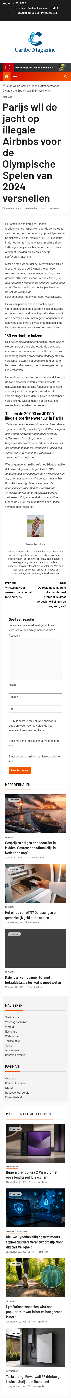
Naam (13, 684)
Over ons (20, 8)
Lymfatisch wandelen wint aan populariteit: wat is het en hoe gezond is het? (34, 1311)
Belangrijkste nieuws (16, 1231)
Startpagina (12, 1017)
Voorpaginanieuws (16, 1022)
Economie (7, 97)
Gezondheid (11, 1301)
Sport (8, 1045)
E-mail (13, 696)
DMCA (54, 8)
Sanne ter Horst (14, 208)
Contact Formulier (37, 8)
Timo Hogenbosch (35, 857)
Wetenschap (12, 1036)
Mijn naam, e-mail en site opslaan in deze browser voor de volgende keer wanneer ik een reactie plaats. (32, 725)
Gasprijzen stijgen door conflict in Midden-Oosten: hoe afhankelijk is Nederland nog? (30, 847)
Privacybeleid (49, 13)
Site (11, 709)
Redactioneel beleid (27, 13)
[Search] (65, 76)
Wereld (9, 1027)
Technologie (12, 1041)
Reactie (14, 635)
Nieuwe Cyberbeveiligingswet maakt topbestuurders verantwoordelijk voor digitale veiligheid (34, 1242)
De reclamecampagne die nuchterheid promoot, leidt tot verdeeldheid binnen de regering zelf (51, 594)
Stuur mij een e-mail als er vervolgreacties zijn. (34, 743)
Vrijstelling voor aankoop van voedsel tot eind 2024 (18, 590)
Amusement (12, 1050)
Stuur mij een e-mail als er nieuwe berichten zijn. (35, 759)
